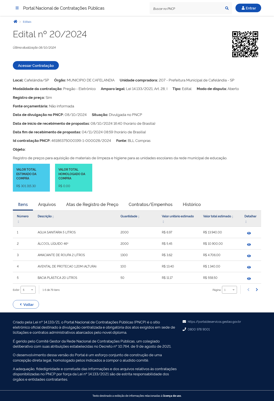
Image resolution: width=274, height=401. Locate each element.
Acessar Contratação (36, 65)
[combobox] (28, 289)
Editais (26, 21)
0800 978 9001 (199, 329)
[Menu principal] (17, 8)
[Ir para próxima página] (257, 289)
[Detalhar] (249, 233)
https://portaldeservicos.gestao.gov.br (214, 321)
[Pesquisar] (226, 8)
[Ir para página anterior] (248, 289)
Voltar (28, 304)
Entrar (251, 7)
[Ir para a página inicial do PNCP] (15, 21)
